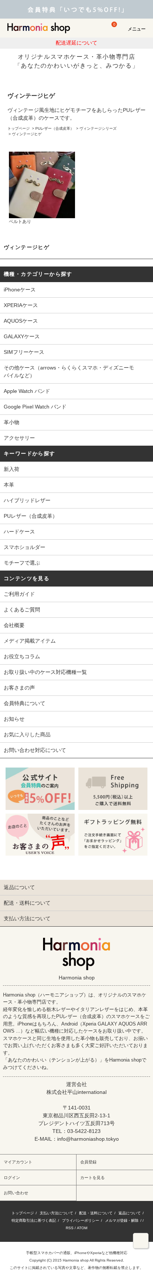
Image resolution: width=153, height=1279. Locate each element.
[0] (110, 31)
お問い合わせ (16, 1193)
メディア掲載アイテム (30, 641)
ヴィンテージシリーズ (98, 128)
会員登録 (88, 1162)
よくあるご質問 (22, 610)
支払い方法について (56, 1213)
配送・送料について (96, 1213)
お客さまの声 (19, 688)
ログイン (12, 1177)
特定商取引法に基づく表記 (34, 1220)
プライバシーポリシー (80, 1220)
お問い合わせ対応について (35, 750)
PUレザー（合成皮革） (54, 128)
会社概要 (14, 625)
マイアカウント (18, 1162)
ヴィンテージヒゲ (27, 134)
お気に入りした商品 (27, 734)
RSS (70, 1228)
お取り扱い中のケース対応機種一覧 (45, 672)
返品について (129, 1213)
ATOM (82, 1228)
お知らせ (14, 719)
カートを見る (92, 1177)
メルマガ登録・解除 (122, 1220)
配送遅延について (76, 43)
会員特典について (24, 703)
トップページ (18, 128)
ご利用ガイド (19, 594)
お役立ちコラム (22, 656)
